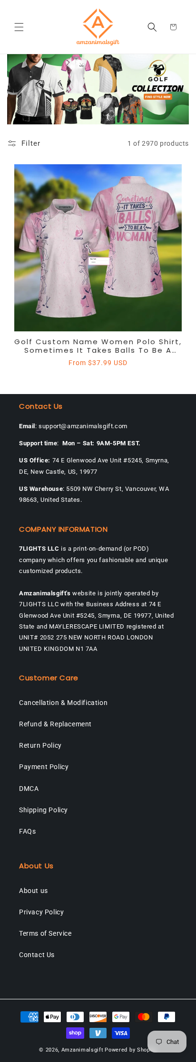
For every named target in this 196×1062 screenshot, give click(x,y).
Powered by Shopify (131, 1050)
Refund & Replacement (55, 724)
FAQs (27, 831)
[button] (19, 27)
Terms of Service (45, 933)
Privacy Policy (41, 912)
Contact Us (37, 955)
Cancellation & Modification (63, 702)
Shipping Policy (43, 810)
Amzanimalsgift (82, 1050)
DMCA (29, 788)
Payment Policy (44, 767)
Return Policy (40, 745)
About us (33, 890)
